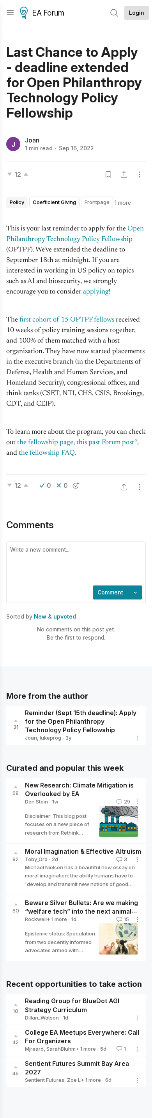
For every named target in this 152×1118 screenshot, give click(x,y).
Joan (32, 140)
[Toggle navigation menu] (10, 13)
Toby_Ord (36, 859)
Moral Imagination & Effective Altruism (83, 851)
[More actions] (139, 174)
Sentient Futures (44, 1080)
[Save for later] (108, 174)
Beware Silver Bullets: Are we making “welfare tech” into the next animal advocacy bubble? (81, 911)
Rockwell (36, 919)
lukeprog (50, 738)
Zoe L (74, 1080)
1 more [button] (123, 202)
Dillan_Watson (42, 1017)
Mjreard (34, 1049)
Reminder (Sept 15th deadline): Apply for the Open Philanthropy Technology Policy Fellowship (80, 721)
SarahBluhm (61, 1049)
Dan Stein (36, 801)
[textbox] (74, 564)
